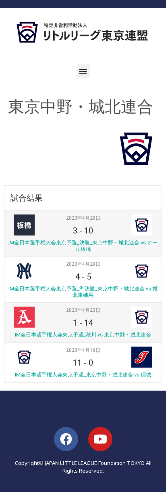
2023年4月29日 (83, 218)
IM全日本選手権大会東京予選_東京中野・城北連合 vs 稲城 (83, 375)
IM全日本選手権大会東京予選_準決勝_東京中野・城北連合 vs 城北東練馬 (83, 292)
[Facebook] (66, 439)
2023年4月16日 (83, 350)
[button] (83, 71)
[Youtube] (100, 439)
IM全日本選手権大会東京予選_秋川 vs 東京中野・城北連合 (83, 335)
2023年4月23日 (83, 310)
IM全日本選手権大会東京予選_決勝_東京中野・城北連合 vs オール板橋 (83, 246)
